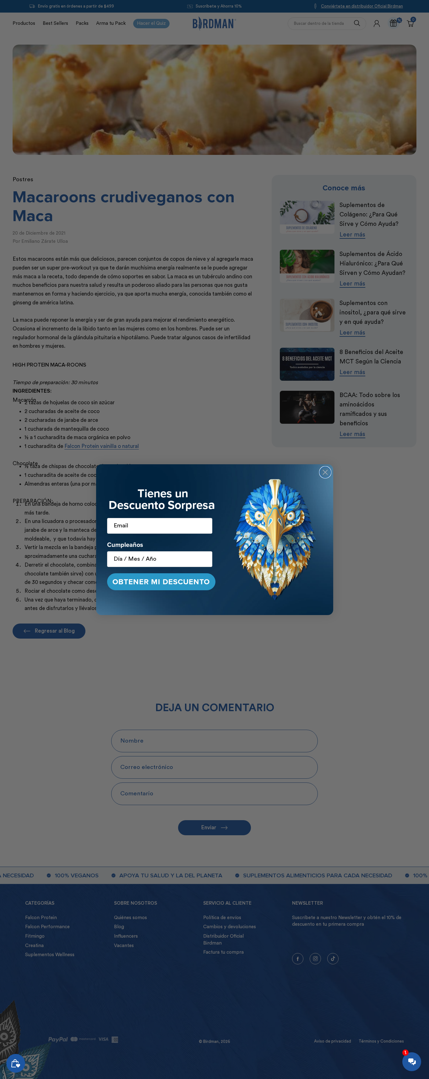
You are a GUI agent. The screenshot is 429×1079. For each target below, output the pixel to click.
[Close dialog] (325, 472)
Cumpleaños (125, 544)
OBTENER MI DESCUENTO (161, 581)
